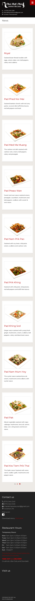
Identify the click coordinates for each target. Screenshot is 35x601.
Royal (7, 53)
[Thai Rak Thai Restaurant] (17, 5)
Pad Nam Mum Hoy (15, 371)
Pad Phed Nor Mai (14, 99)
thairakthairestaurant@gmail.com (13, 12)
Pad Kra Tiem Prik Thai (16, 465)
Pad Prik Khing (12, 282)
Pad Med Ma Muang (15, 145)
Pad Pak (8, 417)
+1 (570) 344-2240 (9, 10)
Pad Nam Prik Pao (14, 239)
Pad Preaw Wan (13, 190)
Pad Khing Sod (12, 326)
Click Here (19, 518)
